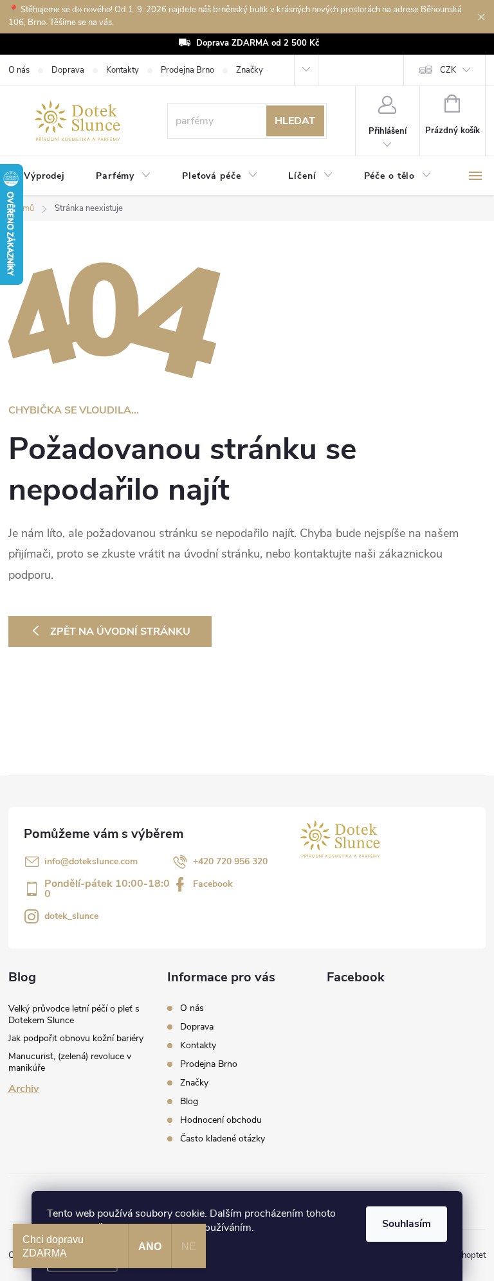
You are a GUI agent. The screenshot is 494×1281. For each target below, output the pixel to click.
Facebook (213, 884)
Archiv (23, 1089)
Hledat (295, 121)
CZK (448, 70)
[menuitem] (44, 176)
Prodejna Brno (187, 70)
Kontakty (122, 70)
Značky (249, 70)
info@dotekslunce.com (91, 861)
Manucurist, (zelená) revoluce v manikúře (69, 1062)
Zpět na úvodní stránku (120, 631)
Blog (189, 1101)
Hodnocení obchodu (221, 1120)
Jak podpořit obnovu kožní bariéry (75, 1038)
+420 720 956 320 (230, 861)
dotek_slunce (71, 916)
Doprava (67, 70)
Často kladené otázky (222, 1138)
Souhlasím (406, 1224)
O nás (19, 70)
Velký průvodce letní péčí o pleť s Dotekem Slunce (74, 1014)
